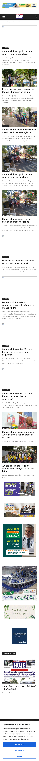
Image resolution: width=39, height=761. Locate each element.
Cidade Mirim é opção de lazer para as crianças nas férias (17, 175)
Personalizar (19, 750)
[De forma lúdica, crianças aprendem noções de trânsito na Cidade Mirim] (19, 288)
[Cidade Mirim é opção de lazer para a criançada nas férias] (19, 37)
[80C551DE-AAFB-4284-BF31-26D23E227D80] (19, 556)
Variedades (6, 85)
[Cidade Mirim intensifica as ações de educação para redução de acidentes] (19, 117)
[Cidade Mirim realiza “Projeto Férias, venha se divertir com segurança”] (19, 334)
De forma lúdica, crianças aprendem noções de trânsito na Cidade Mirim (18, 305)
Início (3, 22)
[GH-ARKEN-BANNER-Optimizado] (19, 619)
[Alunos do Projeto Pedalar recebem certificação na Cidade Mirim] (19, 454)
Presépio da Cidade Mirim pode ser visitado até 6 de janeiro (18, 262)
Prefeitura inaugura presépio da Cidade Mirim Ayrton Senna (18, 90)
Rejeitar (19, 756)
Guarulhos (6, 47)
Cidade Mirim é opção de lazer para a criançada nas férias (17, 52)
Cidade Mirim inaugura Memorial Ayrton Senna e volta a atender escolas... (18, 435)
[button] (3, 17)
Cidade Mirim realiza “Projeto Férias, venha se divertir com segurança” (17, 352)
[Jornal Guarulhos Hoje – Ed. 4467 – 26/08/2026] (19, 671)
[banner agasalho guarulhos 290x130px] (19, 517)
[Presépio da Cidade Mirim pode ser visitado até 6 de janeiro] (19, 246)
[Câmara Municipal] (19, 496)
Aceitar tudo (19, 744)
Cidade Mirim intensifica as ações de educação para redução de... (19, 131)
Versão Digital (7, 682)
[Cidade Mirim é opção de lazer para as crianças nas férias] (19, 158)
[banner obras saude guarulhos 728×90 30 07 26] (19, 8)
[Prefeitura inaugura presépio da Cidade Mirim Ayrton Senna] (19, 78)
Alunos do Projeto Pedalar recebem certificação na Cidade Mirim (18, 468)
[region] (19, 741)
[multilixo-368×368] (19, 600)
